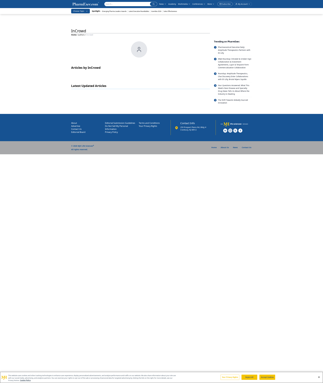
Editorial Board (78, 132)
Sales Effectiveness (170, 11)
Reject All (249, 377)
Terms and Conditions (149, 123)
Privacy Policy (111, 132)
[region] (161, 377)
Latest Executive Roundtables (139, 11)
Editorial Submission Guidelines (120, 123)
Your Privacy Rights (148, 126)
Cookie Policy (25, 380)
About (74, 123)
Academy (172, 4)
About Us (225, 147)
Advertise (75, 126)
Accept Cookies (267, 377)
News (161, 4)
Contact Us (76, 129)
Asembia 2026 (156, 11)
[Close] (319, 377)
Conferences (197, 4)
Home (73, 35)
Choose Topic (78, 11)
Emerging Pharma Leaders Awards (114, 11)
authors (81, 35)
